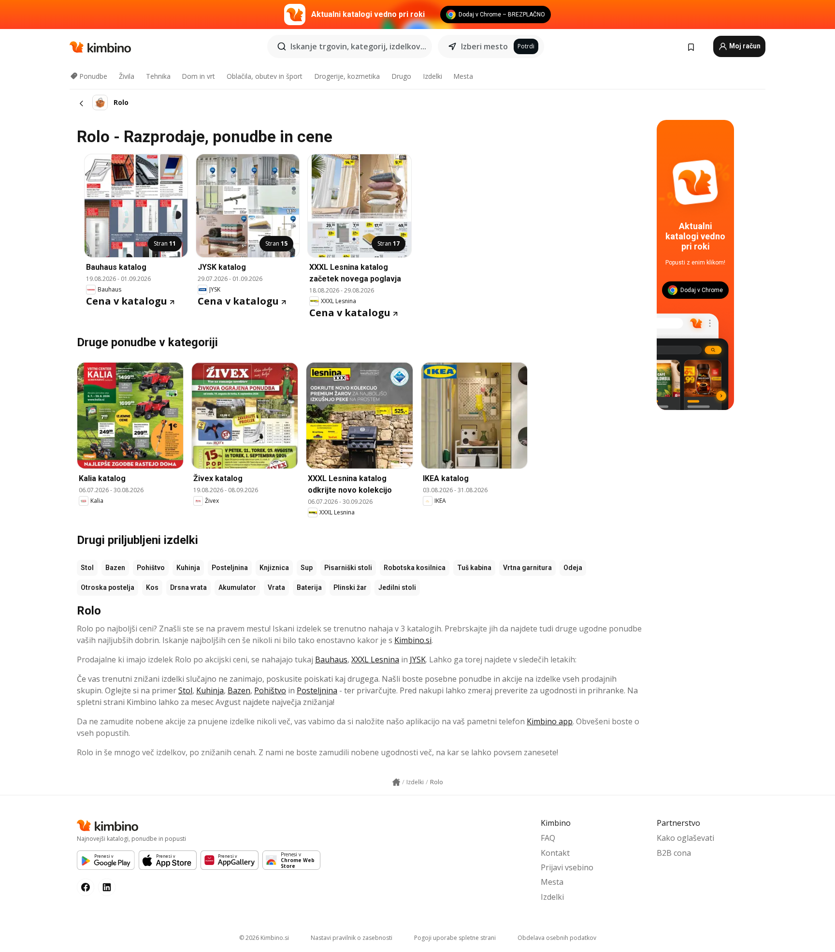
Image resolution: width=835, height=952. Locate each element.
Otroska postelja (107, 587)
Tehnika (158, 76)
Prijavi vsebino (567, 867)
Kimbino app (550, 721)
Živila (126, 76)
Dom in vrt (198, 76)
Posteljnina (230, 567)
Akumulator (237, 587)
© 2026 (264, 938)
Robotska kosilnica (415, 567)
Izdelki (432, 76)
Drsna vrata (188, 587)
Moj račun (744, 46)
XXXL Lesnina (375, 659)
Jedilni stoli (397, 587)
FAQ (548, 838)
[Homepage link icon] (396, 782)
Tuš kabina (474, 567)
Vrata (276, 587)
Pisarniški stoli (348, 567)
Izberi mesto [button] (484, 46)
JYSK (418, 659)
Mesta (463, 76)
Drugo (401, 76)
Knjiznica (274, 567)
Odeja (572, 567)
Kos (152, 587)
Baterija (309, 587)
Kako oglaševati (685, 838)
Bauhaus (331, 659)
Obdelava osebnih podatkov (557, 938)
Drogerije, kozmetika (347, 76)
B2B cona (674, 853)
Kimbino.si (413, 640)
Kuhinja (188, 567)
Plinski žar (350, 587)
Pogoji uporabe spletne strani (455, 938)
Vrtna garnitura (527, 567)
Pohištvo (151, 567)
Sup (307, 567)
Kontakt (555, 853)
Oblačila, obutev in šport (264, 76)
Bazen (115, 567)
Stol (87, 567)
